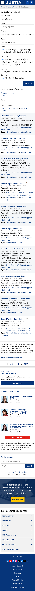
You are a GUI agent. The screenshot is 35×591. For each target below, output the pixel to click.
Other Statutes (6, 95)
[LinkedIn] (8, 561)
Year (14, 62)
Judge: (3, 23)
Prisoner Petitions (7, 93)
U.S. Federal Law (9, 535)
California (20, 193)
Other (20, 242)
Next (26, 364)
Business (6, 525)
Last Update (19, 78)
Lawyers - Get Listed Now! (17, 472)
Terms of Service (17, 580)
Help (17, 576)
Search (28, 83)
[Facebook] (13, 561)
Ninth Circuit (10, 127)
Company (17, 573)
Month (4, 62)
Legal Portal (17, 569)
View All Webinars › (17, 437)
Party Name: (5, 15)
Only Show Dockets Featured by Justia (17, 72)
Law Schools (7, 530)
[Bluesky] (22, 561)
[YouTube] (10, 561)
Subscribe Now (17, 499)
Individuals (6, 520)
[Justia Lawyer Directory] (27, 561)
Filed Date (8, 78)
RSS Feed (4, 108)
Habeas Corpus (25, 132)
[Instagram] (16, 561)
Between (17, 59)
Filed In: (3, 31)
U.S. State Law (8, 540)
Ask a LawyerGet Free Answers (8, 372)
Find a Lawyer (7, 457)
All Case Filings (10, 50)
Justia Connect (17, 566)
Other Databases (9, 544)
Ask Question (17, 383)
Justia (20, 557)
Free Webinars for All (10, 392)
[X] (24, 561)
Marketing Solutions (10, 549)
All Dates (8, 59)
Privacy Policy (17, 584)
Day (22, 59)
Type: (3, 39)
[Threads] (19, 561)
